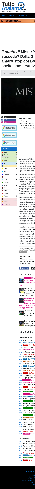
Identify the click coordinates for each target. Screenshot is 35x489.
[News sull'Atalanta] (13, 6)
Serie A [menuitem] (11, 15)
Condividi (24, 268)
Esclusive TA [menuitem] (22, 15)
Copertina (26, 248)
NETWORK (29, 472)
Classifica (5, 149)
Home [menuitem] (4, 15)
